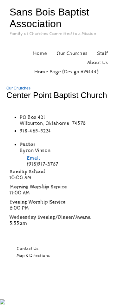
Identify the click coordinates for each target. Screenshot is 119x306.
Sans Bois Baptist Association (49, 17)
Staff (102, 54)
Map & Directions (32, 255)
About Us (97, 63)
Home (40, 54)
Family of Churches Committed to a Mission (53, 33)
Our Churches (72, 54)
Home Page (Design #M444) (66, 72)
